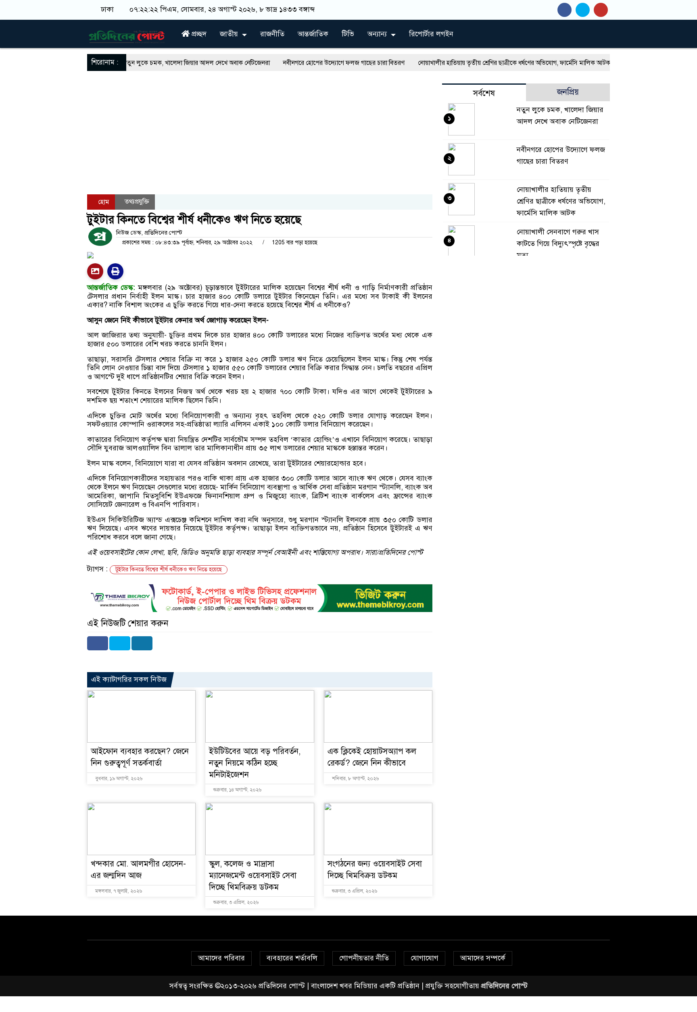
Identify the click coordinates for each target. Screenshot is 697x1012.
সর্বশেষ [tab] (484, 93)
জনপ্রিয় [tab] (568, 92)
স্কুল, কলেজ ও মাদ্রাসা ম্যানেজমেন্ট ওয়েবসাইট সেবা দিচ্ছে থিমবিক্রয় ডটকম (252, 875)
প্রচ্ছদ (198, 33)
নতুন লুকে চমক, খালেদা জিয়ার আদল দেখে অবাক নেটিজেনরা (162, 63)
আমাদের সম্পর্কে (482, 958)
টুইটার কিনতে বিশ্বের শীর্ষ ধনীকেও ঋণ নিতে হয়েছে (168, 569)
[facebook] (566, 9)
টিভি (348, 33)
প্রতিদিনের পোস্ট (504, 985)
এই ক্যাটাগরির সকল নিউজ (129, 679)
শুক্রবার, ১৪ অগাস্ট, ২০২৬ (236, 790)
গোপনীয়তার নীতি (364, 958)
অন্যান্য (377, 33)
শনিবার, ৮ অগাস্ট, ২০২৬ (355, 778)
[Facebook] (97, 643)
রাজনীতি (272, 33)
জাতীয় (229, 33)
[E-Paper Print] (115, 271)
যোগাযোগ (424, 958)
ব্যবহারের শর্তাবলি (292, 958)
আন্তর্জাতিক (313, 33)
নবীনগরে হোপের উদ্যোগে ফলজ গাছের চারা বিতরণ (309, 63)
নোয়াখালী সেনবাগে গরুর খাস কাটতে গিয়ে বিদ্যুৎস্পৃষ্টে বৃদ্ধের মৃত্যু (558, 243)
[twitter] (585, 9)
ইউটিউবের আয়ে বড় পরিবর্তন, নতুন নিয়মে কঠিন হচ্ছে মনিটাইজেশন (255, 763)
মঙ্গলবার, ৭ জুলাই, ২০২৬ (118, 891)
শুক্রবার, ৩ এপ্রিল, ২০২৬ (235, 902)
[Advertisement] (259, 156)
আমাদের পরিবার (221, 958)
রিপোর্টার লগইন (431, 33)
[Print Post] (95, 271)
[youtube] (602, 9)
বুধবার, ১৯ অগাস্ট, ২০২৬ (118, 778)
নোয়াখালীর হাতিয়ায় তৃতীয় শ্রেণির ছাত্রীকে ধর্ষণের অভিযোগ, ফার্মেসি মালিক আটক (480, 63)
